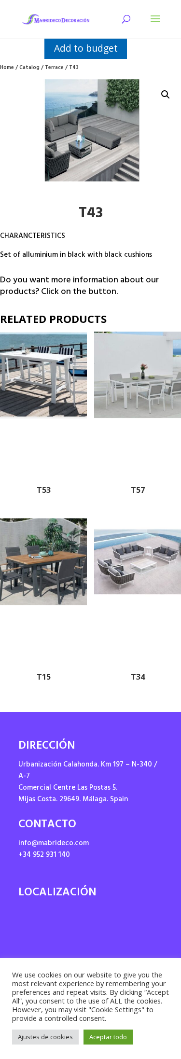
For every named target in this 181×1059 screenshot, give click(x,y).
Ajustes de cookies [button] (45, 1036)
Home (7, 68)
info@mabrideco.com (53, 844)
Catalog (29, 68)
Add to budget (86, 48)
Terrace (54, 68)
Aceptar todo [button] (108, 1036)
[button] (165, 94)
